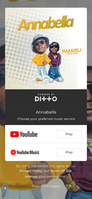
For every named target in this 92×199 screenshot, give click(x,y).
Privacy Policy (31, 171)
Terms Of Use (61, 171)
